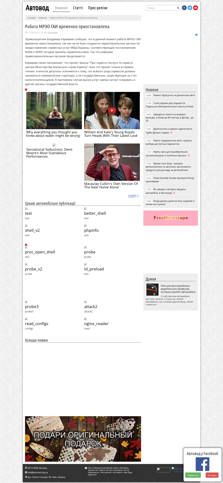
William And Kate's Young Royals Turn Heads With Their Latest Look (111, 134)
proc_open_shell (40, 252)
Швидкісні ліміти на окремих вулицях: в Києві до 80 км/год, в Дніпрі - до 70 (170, 117)
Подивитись (193, 475)
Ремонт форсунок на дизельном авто (174, 95)
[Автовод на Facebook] (184, 7)
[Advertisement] (83, 379)
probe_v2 (33, 269)
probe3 (32, 306)
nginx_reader (96, 324)
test (28, 213)
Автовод (37, 7)
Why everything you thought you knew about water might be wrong (53, 134)
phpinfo (91, 230)
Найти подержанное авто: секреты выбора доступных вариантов (169, 142)
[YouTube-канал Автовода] (195, 7)
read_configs (36, 324)
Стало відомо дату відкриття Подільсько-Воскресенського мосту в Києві (169, 105)
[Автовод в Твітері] (190, 7)
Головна (31, 17)
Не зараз (212, 475)
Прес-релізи (97, 7)
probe (89, 252)
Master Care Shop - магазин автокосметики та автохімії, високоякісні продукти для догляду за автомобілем (168, 167)
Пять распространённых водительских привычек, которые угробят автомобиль (178, 288)
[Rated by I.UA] (163, 469)
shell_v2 (32, 230)
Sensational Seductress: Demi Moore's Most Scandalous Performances (49, 153)
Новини (61, 7)
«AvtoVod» (52, 32)
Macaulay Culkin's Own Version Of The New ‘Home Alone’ (111, 185)
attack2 (90, 306)
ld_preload (94, 269)
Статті (78, 7)
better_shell (95, 213)
